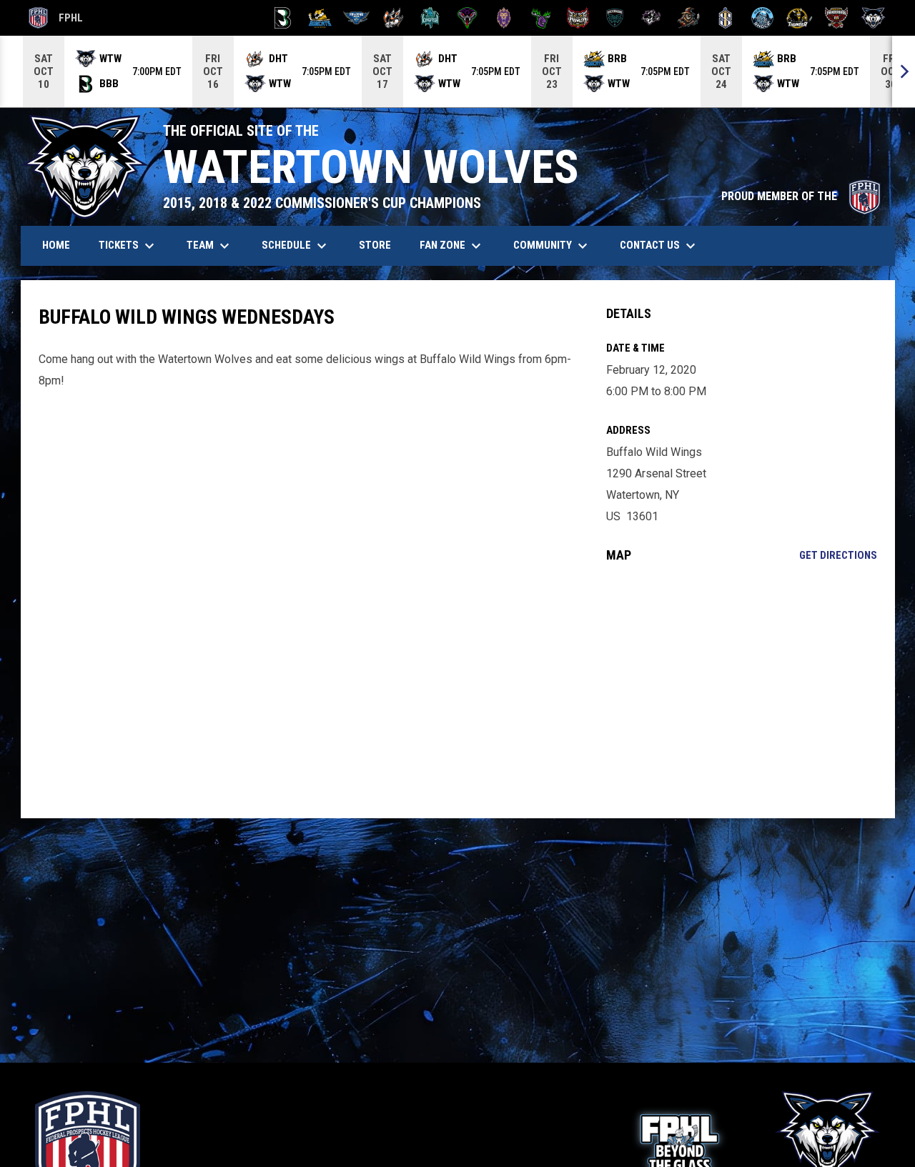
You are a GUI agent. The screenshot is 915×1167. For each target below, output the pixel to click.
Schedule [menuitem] (296, 245)
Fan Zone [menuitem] (452, 245)
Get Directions (838, 555)
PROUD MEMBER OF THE (801, 196)
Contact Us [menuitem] (659, 245)
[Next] (903, 71)
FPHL (56, 20)
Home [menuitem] (56, 245)
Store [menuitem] (380, 245)
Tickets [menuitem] (128, 245)
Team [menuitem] (210, 245)
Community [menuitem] (552, 245)
